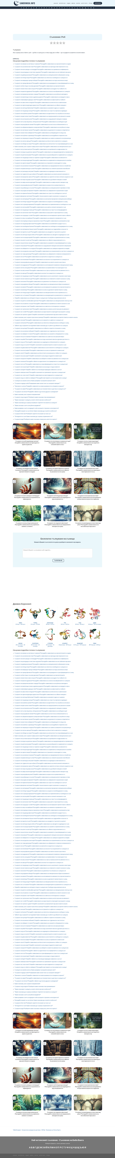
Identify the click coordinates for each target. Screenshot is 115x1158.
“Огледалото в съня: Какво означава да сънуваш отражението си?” (34, 416)
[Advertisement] (57, 22)
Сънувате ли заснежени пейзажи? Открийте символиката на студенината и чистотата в (39, 331)
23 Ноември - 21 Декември (50, 645)
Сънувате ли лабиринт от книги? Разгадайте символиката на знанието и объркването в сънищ (41, 334)
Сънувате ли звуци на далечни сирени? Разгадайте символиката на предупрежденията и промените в (44, 152)
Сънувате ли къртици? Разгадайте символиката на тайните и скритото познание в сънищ (40, 328)
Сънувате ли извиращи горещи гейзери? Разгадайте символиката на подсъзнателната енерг (41, 80)
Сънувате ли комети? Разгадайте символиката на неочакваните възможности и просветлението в (42, 287)
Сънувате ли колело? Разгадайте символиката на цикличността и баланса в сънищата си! (40, 281)
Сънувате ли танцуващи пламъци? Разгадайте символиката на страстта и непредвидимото (41, 210)
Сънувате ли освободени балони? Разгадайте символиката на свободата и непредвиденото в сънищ (44, 226)
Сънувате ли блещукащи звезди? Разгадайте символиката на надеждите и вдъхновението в (57, 497)
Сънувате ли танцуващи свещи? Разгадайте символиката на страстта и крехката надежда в (41, 110)
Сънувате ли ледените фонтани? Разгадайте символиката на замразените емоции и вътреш (57, 524)
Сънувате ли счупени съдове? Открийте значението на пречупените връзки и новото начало (41, 314)
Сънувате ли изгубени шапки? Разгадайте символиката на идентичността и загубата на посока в (42, 113)
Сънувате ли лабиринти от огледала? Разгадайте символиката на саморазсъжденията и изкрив (42, 248)
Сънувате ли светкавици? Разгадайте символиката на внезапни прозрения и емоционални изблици (43, 199)
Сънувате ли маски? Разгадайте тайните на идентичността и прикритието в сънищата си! (40, 361)
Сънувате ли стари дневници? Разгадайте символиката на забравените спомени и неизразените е (43, 254)
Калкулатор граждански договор (31, 1130)
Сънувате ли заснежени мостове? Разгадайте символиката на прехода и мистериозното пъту (41, 66)
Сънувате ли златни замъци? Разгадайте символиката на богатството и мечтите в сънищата (41, 141)
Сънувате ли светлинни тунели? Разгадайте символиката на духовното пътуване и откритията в (42, 130)
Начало (56, 3)
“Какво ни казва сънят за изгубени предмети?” (28, 405)
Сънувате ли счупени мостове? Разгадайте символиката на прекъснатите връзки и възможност (42, 309)
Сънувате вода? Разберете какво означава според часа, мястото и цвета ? (36, 419)
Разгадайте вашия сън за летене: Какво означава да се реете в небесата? (36, 411)
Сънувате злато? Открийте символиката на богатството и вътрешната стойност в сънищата (41, 353)
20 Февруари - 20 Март (95, 644)
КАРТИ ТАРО (84, 3)
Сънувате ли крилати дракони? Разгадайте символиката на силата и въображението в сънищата (42, 91)
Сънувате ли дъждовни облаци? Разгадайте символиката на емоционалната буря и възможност (42, 284)
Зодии (68, 3)
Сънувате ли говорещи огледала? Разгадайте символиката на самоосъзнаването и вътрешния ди (43, 138)
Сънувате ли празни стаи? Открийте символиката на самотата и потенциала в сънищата (40, 306)
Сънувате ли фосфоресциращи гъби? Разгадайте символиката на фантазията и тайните (40, 99)
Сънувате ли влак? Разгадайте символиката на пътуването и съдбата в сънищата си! (39, 320)
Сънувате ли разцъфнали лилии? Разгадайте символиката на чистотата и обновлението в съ (41, 124)
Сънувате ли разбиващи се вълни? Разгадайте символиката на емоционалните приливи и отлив (42, 188)
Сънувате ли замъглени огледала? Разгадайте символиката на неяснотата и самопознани (40, 102)
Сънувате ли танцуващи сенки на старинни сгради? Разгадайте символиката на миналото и (41, 157)
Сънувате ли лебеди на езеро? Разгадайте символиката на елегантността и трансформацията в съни (44, 143)
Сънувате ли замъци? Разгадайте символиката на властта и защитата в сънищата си (39, 273)
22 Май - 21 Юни (50, 623)
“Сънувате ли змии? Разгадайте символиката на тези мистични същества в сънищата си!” (40, 389)
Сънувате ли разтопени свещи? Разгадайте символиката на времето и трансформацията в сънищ (43, 243)
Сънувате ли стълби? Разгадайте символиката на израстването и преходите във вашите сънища (42, 311)
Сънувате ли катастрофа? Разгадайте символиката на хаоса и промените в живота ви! (39, 350)
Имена (73, 3)
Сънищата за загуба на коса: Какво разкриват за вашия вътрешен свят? (35, 380)
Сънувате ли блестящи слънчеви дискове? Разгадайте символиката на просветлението (40, 86)
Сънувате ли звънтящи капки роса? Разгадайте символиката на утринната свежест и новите (27, 524)
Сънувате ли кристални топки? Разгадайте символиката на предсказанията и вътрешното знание (42, 116)
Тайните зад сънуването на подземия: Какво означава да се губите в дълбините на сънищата (41, 325)
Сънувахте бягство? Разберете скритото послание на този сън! (33, 413)
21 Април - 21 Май (35, 623)
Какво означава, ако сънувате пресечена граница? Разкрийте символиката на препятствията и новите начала (46, 317)
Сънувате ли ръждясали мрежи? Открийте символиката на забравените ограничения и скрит (41, 190)
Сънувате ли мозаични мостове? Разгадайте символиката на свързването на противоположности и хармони (88, 497)
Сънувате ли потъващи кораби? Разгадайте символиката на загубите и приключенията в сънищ (42, 237)
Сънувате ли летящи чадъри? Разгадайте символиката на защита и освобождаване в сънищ (41, 201)
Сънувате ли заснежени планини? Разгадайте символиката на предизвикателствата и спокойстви (43, 165)
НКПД (43, 1130)
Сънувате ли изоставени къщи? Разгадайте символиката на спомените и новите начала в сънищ (42, 278)
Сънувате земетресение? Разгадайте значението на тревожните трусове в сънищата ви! (40, 372)
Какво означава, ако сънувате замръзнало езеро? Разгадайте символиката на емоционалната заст (43, 146)
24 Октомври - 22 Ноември (35, 645)
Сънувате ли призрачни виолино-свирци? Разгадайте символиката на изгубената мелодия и (41, 94)
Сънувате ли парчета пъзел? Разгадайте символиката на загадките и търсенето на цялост (40, 232)
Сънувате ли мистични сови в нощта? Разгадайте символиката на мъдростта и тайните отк (40, 88)
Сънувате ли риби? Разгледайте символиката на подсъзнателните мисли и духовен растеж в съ (42, 339)
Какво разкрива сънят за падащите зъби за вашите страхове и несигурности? (37, 408)
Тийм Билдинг (17, 1130)
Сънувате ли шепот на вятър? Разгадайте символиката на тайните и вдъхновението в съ (40, 240)
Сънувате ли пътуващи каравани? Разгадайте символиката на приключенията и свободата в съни (43, 204)
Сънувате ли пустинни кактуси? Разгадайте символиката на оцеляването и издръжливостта (41, 149)
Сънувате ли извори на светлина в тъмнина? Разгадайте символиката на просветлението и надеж (43, 64)
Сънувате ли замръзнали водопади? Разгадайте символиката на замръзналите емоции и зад (41, 182)
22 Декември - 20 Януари (65, 644)
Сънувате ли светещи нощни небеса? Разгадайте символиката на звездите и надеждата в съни (42, 234)
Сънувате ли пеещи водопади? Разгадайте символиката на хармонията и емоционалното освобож (43, 160)
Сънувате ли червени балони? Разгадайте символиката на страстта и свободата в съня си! (41, 193)
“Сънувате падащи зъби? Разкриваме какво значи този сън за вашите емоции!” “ (38, 383)
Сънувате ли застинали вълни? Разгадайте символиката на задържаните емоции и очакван (41, 119)
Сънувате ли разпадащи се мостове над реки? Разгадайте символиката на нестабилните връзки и (43, 72)
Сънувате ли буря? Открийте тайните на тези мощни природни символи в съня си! (38, 369)
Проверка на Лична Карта (53, 1130)
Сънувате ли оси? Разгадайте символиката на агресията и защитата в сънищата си (38, 256)
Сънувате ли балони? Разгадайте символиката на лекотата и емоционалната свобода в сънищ (42, 323)
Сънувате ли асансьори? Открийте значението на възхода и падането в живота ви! (38, 356)
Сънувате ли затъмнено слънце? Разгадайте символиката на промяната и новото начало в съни (42, 303)
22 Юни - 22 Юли (65, 623)
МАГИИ (78, 3)
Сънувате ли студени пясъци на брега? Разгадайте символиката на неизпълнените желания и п (42, 174)
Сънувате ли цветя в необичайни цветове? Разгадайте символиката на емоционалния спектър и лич (43, 300)
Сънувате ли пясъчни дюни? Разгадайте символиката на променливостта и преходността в (41, 267)
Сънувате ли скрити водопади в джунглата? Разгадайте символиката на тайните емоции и (40, 105)
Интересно (62, 3)
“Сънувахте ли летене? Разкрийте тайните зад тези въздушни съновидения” (36, 391)
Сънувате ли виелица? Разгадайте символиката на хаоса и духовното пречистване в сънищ (41, 289)
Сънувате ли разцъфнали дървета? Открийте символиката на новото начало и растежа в (40, 262)
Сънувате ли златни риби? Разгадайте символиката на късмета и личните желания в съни (40, 207)
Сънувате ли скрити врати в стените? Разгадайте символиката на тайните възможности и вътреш (57, 470)
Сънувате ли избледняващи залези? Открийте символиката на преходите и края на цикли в (27, 442)
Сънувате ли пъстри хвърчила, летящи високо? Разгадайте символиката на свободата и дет (41, 121)
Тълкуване (58, 560)
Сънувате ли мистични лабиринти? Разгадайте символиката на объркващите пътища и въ (40, 132)
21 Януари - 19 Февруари (79, 644)
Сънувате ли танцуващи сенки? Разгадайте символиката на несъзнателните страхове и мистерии (43, 276)
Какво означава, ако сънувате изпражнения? (27, 394)
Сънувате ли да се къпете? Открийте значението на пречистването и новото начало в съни (40, 345)
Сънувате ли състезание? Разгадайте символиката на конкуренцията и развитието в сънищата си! (43, 295)
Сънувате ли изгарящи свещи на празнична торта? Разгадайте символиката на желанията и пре (42, 221)
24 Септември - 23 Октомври (20, 645)
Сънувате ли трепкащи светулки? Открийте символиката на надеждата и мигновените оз (40, 171)
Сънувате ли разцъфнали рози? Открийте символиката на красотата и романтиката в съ (40, 185)
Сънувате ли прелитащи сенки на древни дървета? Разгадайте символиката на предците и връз (42, 97)
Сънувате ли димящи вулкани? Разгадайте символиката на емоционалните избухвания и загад (42, 75)
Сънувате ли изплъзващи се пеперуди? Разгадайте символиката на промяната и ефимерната (41, 69)
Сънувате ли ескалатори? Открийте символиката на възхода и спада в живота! (37, 367)
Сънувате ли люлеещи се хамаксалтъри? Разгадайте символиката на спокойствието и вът (57, 442)
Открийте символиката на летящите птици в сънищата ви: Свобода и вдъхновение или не (40, 298)
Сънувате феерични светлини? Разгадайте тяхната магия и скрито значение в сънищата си (41, 196)
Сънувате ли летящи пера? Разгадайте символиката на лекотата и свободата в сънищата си (41, 77)
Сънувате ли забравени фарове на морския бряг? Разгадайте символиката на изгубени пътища (42, 127)
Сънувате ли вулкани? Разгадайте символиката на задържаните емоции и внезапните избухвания (43, 245)
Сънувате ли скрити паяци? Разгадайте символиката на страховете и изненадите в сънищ (40, 163)
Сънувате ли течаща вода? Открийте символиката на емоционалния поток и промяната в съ (41, 292)
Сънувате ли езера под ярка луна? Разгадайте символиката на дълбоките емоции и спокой (41, 179)
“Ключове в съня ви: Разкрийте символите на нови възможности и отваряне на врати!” (39, 386)
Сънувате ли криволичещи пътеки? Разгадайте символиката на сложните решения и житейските (42, 168)
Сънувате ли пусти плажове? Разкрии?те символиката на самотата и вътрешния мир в (39, 336)
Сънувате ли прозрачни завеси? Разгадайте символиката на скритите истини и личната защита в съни (44, 177)
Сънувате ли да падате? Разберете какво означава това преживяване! (35, 397)
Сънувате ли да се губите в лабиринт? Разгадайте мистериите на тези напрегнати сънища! (41, 378)
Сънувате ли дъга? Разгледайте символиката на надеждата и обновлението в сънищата (40, 342)
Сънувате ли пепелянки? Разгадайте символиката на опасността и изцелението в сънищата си (42, 259)
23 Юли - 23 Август (79, 623)
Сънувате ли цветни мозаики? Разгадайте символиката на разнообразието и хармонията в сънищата (44, 155)
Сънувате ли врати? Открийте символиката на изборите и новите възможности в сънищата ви (41, 358)
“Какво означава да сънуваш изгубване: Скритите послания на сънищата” (36, 402)
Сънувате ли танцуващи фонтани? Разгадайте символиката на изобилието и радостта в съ (40, 223)
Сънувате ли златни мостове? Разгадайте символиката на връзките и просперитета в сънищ (41, 212)
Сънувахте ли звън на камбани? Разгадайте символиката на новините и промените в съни (40, 218)
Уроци (90, 3)
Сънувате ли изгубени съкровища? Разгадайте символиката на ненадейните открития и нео (41, 135)
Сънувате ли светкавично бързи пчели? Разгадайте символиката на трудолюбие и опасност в (41, 229)
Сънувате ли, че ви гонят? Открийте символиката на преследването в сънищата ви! (39, 375)
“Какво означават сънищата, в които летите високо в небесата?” (33, 400)
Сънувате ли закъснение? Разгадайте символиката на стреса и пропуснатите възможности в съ (42, 270)
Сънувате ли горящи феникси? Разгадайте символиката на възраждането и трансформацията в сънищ (44, 83)
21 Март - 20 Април (20, 623)
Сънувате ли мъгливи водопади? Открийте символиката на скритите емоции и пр (88, 442)
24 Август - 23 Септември (94, 623)
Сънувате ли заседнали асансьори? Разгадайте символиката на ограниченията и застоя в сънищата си (44, 251)
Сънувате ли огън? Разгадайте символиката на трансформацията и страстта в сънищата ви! (41, 364)
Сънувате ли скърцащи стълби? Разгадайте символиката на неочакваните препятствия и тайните (43, 215)
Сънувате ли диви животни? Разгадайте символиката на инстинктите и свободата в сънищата (41, 347)
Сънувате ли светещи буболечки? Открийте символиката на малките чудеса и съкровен (40, 108)
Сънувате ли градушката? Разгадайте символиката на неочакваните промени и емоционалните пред (44, 265)
